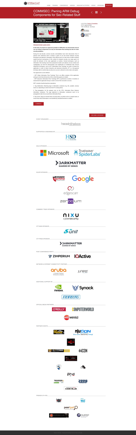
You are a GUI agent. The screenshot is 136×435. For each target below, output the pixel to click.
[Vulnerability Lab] (59, 415)
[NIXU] (71, 216)
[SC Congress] (59, 350)
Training (55, 5)
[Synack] (83, 288)
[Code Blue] (71, 388)
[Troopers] (59, 381)
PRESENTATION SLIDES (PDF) (41, 45)
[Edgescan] (71, 190)
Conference (64, 5)
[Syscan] (71, 358)
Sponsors (100, 5)
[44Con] (82, 350)
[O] (59, 309)
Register (109, 5)
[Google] (83, 179)
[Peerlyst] (71, 407)
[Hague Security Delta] (71, 137)
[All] (96, 12)
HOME (48, 5)
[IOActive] (83, 256)
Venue (93, 5)
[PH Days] (70, 374)
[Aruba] (59, 271)
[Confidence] (71, 342)
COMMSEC (39, 103)
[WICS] (83, 400)
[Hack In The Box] (71, 124)
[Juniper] (83, 271)
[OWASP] (83, 415)
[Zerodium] (71, 201)
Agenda (72, 5)
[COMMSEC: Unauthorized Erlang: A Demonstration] (101, 12)
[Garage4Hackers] (59, 400)
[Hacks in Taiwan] (83, 366)
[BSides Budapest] (59, 332)
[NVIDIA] (59, 288)
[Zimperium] (59, 256)
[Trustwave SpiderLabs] (87, 152)
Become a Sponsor (97, 115)
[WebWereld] (71, 317)
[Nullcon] (83, 332)
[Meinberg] (71, 296)
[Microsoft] (55, 152)
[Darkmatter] (71, 163)
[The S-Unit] (71, 231)
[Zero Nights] (82, 381)
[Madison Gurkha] (59, 179)
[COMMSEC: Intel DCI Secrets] (92, 12)
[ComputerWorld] (83, 309)
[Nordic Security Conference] (59, 366)
